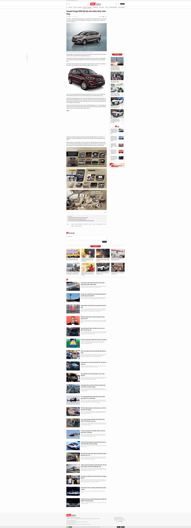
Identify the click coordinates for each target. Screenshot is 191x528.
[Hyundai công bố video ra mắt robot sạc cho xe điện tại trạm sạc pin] (121, 157)
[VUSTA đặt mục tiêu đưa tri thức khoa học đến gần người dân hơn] (73, 253)
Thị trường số (95, 7)
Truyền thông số (121, 7)
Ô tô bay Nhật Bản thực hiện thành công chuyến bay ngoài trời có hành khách (93, 397)
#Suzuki (72, 224)
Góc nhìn (75, 7)
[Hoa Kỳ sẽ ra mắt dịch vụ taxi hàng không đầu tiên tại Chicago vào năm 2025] (121, 137)
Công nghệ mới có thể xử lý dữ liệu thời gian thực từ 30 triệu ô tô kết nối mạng (93, 386)
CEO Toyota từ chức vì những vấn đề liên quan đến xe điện (93, 488)
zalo (118, 521)
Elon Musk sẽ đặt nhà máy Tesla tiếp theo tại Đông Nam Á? (93, 477)
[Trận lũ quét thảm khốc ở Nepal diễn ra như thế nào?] (118, 267)
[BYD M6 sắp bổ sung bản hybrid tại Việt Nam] (117, 101)
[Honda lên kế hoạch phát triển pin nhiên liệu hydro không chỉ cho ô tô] (73, 457)
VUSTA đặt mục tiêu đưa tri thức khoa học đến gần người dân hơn (72, 259)
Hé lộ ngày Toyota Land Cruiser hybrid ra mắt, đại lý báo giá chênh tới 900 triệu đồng (115, 120)
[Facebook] (99, 16)
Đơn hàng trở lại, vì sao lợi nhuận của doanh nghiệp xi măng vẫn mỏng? (72, 273)
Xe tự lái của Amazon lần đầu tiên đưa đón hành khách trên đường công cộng (93, 420)
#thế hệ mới (80, 224)
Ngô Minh (69, 16)
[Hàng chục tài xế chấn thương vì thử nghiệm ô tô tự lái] (103, 267)
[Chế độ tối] (118, 3)
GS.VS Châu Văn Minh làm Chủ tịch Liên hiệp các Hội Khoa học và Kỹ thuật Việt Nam (87, 259)
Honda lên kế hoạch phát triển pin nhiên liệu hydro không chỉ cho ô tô (93, 454)
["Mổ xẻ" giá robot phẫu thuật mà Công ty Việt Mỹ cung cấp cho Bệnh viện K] (117, 88)
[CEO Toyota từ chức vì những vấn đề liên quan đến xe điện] (73, 491)
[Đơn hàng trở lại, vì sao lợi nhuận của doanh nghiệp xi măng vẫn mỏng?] (73, 267)
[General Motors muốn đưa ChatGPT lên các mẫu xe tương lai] (73, 366)
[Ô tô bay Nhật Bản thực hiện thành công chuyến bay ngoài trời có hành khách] (73, 400)
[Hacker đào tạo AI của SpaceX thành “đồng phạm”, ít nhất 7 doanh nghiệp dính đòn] (103, 253)
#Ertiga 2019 (86, 224)
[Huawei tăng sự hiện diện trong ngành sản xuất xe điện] (121, 145)
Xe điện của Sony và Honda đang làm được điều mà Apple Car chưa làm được (93, 499)
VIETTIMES (95, 3)
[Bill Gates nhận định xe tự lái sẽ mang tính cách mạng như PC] (121, 151)
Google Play (123, 527)
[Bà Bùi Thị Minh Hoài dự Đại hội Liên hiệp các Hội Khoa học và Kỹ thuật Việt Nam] (88, 267)
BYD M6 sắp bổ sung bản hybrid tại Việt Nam (115, 107)
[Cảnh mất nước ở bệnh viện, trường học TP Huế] (117, 76)
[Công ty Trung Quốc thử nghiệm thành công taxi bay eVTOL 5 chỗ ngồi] (73, 434)
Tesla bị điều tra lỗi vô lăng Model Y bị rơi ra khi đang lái (92, 374)
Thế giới (106, 7)
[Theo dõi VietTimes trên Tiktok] (121, 521)
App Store (118, 527)
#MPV (90, 224)
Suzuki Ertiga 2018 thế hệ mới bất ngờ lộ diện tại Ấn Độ (78, 217)
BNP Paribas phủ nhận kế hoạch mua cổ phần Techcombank (117, 259)
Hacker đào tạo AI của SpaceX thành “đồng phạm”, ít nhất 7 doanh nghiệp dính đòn (102, 259)
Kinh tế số (80, 7)
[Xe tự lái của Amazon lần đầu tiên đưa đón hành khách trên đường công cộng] (73, 422)
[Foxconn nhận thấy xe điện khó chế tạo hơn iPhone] (73, 343)
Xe (67, 280)
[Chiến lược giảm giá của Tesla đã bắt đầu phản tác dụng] (73, 354)
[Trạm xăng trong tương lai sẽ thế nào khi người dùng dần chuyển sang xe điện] (121, 130)
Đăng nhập (122, 3)
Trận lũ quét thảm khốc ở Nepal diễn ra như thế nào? (117, 273)
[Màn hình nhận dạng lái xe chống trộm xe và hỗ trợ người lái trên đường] (73, 411)
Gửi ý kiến (104, 241)
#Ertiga (76, 224)
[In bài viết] (101, 16)
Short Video (101, 7)
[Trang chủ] (67, 7)
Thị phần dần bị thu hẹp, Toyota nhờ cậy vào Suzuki (77, 219)
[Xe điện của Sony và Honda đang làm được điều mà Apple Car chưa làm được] (73, 502)
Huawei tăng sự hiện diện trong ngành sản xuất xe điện (114, 145)
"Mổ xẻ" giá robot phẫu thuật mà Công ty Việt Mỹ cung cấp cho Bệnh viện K (115, 94)
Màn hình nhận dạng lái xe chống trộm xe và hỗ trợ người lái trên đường (93, 408)
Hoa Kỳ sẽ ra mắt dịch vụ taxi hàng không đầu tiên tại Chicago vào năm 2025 (114, 138)
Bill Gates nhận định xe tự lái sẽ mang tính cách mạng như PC (113, 152)
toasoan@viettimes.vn (119, 517)
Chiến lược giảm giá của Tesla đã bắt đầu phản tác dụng (93, 351)
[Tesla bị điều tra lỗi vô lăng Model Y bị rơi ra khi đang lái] (73, 377)
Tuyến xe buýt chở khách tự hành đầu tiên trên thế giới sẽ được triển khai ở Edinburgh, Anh (93, 465)
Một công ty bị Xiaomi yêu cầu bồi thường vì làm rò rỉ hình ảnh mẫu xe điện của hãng (93, 443)
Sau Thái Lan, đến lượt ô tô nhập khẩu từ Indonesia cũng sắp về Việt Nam (81, 220)
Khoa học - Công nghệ (87, 7)
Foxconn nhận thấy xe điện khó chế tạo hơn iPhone (94, 339)
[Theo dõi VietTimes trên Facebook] (116, 521)
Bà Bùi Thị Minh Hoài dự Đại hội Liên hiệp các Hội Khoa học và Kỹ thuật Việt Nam (87, 273)
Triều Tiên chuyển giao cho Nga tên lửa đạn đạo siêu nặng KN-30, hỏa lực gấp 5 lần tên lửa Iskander (115, 68)
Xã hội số (70, 7)
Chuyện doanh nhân (113, 7)
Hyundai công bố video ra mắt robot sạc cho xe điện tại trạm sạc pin (114, 158)
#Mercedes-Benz (99, 224)
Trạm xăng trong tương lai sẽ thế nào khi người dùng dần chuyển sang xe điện (114, 131)
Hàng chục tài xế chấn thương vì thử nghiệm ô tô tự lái (102, 273)
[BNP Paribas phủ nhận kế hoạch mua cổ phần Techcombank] (118, 253)
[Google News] (105, 16)
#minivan (94, 224)
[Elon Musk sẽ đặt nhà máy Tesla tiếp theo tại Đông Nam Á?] (73, 479)
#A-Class (104, 224)
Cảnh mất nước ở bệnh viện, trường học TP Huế (115, 82)
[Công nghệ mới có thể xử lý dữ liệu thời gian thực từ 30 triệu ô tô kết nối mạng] (73, 388)
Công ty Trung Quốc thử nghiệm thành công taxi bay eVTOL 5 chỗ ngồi (93, 431)
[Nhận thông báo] (116, 3)
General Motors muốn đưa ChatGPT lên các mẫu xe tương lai (93, 363)
